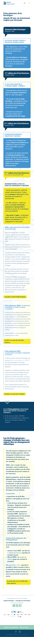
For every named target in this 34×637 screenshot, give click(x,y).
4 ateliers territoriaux (14, 553)
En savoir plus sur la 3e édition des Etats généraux (17, 582)
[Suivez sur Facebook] (14, 605)
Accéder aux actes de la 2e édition (14, 394)
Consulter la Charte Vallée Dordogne (15, 297)
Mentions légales (24, 627)
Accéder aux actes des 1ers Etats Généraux (14, 341)
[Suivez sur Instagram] (17, 605)
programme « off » (14, 565)
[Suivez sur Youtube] (20, 605)
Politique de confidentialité (11, 627)
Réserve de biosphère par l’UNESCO (20, 360)
